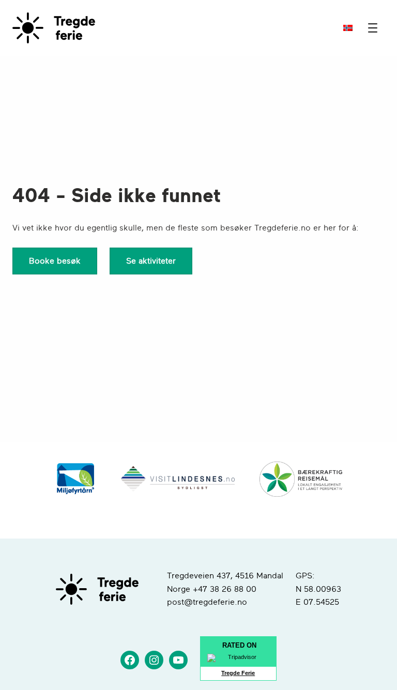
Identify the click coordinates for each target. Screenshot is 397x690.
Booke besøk (55, 261)
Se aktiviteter (151, 261)
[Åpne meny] (372, 28)
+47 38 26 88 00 (224, 589)
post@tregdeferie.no (207, 602)
